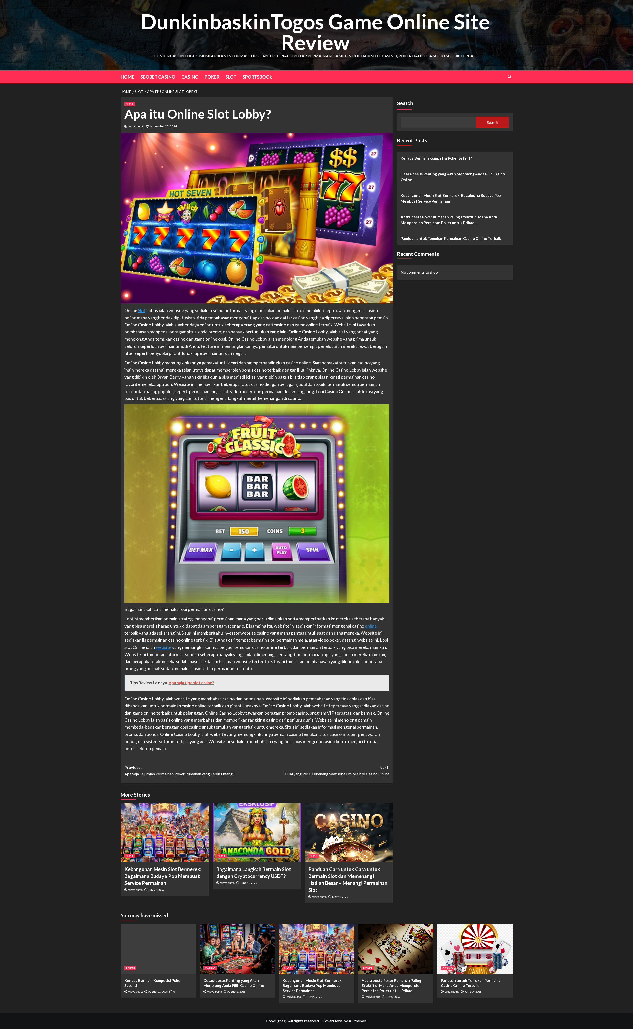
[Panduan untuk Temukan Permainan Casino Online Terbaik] (475, 949)
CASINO (190, 77)
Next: (336, 770)
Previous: (179, 770)
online (371, 626)
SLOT (231, 77)
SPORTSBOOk (257, 77)
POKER (212, 77)
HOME (127, 77)
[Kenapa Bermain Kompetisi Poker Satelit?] (158, 949)
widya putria (136, 126)
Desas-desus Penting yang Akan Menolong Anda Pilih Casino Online (453, 177)
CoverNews (332, 1020)
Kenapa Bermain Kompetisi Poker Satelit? (436, 158)
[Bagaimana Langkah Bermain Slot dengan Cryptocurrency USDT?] (257, 832)
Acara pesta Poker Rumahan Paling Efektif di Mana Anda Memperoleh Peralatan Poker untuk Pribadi (449, 220)
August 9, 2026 (236, 991)
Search (405, 103)
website (163, 647)
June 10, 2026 (248, 882)
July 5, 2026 (392, 996)
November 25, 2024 (163, 126)
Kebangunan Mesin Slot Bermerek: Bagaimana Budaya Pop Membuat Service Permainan (162, 876)
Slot (141, 310)
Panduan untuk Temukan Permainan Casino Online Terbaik (451, 238)
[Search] (509, 76)
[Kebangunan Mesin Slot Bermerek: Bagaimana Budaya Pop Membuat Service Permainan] (165, 832)
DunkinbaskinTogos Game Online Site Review (315, 32)
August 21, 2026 (158, 991)
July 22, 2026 (156, 889)
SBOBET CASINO (157, 77)
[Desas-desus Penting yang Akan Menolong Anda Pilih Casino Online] (237, 949)
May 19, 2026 (340, 896)
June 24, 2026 (473, 991)
